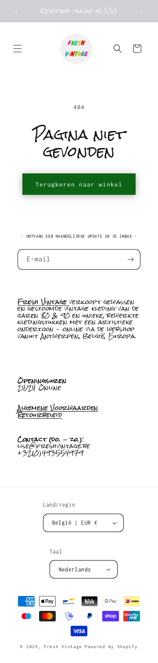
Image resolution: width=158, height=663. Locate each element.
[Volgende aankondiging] (141, 11)
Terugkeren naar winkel (79, 184)
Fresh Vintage (63, 646)
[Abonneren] (130, 259)
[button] (17, 48)
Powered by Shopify (111, 646)
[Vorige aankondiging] (16, 11)
